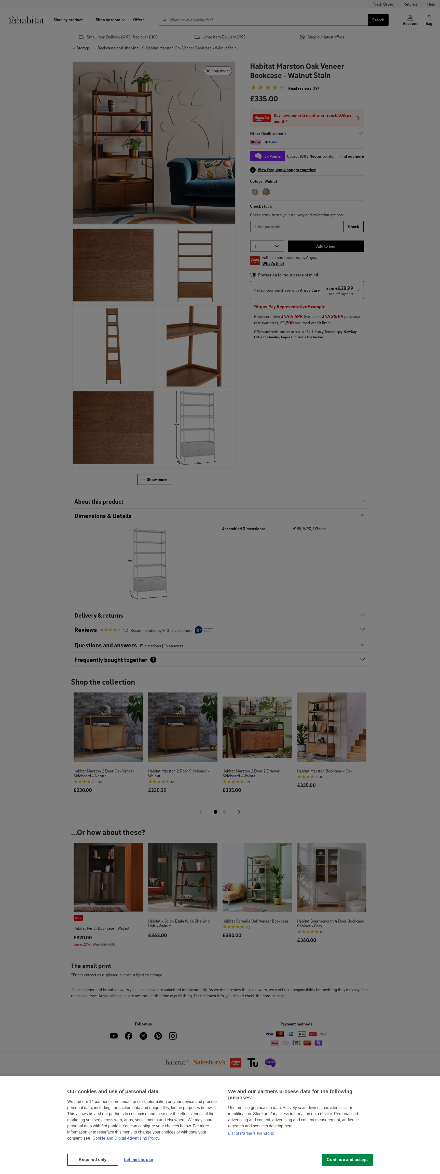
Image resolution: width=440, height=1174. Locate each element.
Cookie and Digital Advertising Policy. (126, 1138)
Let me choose (138, 1159)
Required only (92, 1159)
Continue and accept (347, 1159)
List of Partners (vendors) (251, 1133)
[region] (220, 1125)
